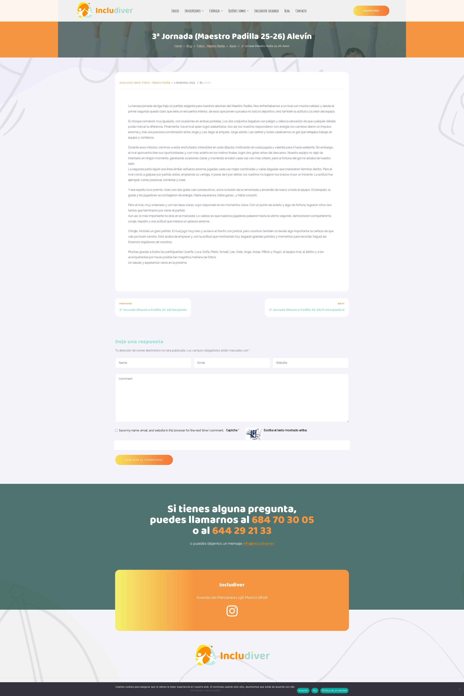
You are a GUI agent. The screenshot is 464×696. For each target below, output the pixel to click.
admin (207, 82)
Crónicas (214, 10)
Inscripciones (193, 10)
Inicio (175, 10)
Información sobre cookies (205, 690)
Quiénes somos (237, 10)
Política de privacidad (334, 690)
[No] (459, 689)
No (315, 690)
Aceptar (303, 690)
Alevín (137, 82)
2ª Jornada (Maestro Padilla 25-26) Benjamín (172, 307)
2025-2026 (125, 82)
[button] (371, 11)
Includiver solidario (266, 10)
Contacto (301, 10)
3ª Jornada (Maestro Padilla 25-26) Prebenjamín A (291, 307)
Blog (287, 10)
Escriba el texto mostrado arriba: (285, 430)
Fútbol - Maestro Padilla (156, 82)
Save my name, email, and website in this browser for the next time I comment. (171, 430)
